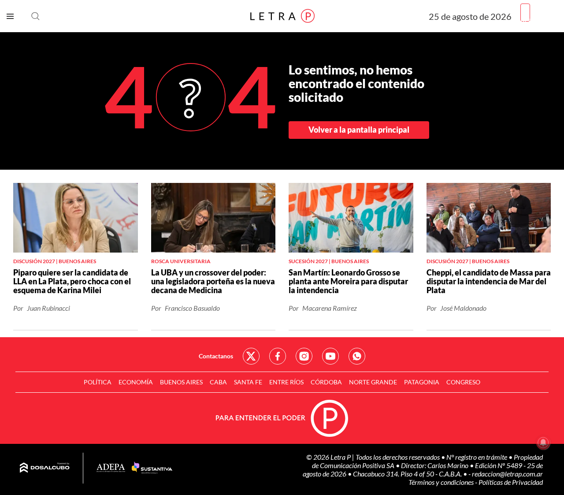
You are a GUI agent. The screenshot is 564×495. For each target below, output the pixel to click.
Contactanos (216, 356)
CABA (218, 382)
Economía (136, 382)
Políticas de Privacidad (511, 482)
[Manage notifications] (543, 442)
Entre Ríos (286, 382)
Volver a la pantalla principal (358, 129)
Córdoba (326, 382)
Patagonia (421, 382)
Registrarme (538, 19)
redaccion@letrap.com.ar (507, 473)
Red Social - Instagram (304, 356)
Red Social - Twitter (251, 356)
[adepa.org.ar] (110, 468)
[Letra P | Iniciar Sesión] (525, 13)
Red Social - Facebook (278, 356)
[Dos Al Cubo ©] (45, 468)
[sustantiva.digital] (152, 468)
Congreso (463, 382)
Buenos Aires (181, 382)
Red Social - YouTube (330, 356)
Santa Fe (248, 382)
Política (97, 382)
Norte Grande (373, 382)
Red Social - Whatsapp (357, 356)
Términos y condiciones (441, 482)
